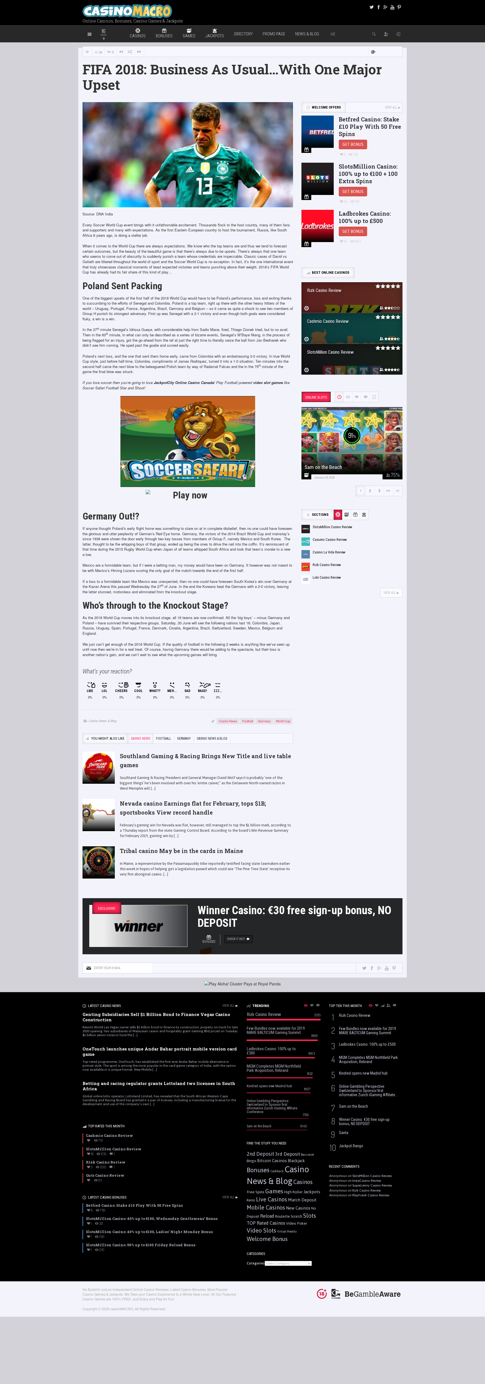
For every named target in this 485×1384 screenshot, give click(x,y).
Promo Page (274, 33)
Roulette (282, 1216)
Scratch (296, 1216)
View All (391, 107)
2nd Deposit (260, 1154)
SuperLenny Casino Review (372, 1185)
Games (274, 1191)
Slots (309, 1215)
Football (247, 721)
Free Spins (255, 1192)
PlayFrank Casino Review (370, 1195)
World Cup (283, 721)
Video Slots (261, 1230)
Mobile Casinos (266, 1207)
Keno (251, 1200)
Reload (267, 1216)
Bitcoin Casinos (272, 1160)
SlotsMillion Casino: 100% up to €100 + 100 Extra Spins (368, 174)
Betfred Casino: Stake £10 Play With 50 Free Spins (370, 126)
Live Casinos (271, 1199)
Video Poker (296, 1223)
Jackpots (311, 1191)
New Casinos (298, 1208)
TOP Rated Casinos (266, 1223)
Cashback (277, 1171)
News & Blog (307, 33)
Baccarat (307, 1154)
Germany (264, 721)
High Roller (293, 1192)
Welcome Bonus (267, 1239)
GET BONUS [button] (352, 144)
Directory (243, 33)
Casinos (303, 1182)
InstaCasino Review (366, 1181)
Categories (256, 1263)
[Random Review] (129, 52)
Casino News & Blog (102, 721)
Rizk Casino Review (366, 1190)
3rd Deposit (287, 1154)
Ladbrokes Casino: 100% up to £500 (365, 217)
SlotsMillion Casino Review (372, 1176)
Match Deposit (302, 1199)
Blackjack (296, 1160)
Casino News (228, 721)
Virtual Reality (287, 1231)
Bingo (251, 1160)
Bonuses (258, 1170)
